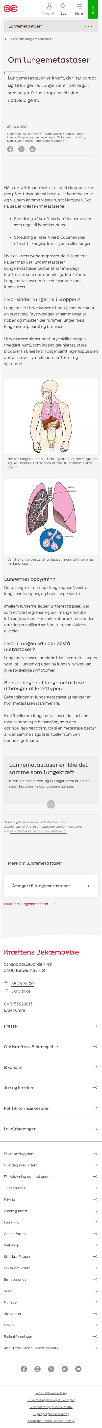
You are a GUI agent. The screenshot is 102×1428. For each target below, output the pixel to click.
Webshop (11, 1245)
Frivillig (9, 1199)
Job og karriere (19, 1087)
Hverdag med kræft (20, 1165)
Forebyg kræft (15, 1211)
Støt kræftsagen (17, 1256)
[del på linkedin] (32, 149)
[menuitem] (49, 8)
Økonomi (13, 1067)
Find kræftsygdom (19, 1154)
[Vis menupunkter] (51, 26)
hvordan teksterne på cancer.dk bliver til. (38, 831)
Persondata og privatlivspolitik (51, 1407)
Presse (10, 1025)
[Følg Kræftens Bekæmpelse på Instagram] (37, 1369)
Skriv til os (20, 991)
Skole (8, 1291)
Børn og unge (15, 1279)
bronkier (54, 326)
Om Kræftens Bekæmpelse (31, 1046)
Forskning (12, 1222)
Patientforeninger (18, 1336)
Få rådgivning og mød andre (27, 1176)
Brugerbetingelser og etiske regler (51, 1400)
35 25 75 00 (22, 983)
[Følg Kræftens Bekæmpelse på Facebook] (24, 1369)
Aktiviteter (12, 1314)
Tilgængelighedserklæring (51, 1414)
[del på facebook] (10, 149)
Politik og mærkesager (27, 1108)
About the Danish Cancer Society (31, 1348)
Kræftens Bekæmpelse (41, 952)
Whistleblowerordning (51, 1393)
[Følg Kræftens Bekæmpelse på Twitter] (51, 1369)
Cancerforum (15, 1234)
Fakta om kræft (17, 1268)
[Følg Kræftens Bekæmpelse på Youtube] (78, 1369)
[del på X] (21, 149)
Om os (9, 1325)
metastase (73, 728)
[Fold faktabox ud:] (51, 804)
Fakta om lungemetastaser (31, 39)
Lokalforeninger (20, 1128)
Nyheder (11, 1302)
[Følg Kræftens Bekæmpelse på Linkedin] (65, 1369)
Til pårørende (15, 1188)
